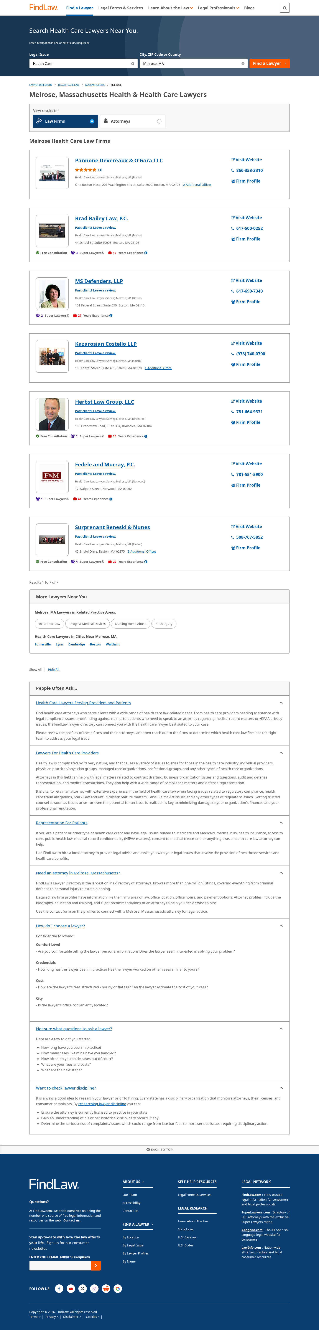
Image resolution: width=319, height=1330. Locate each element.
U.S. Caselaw (187, 1237)
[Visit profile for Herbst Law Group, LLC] (52, 414)
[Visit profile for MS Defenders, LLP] (52, 294)
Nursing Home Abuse (130, 624)
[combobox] (83, 63)
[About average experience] (145, 252)
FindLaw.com (251, 1195)
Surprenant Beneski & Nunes (112, 527)
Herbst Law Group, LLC (104, 401)
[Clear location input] (243, 63)
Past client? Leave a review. (95, 228)
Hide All (53, 669)
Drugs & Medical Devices (87, 624)
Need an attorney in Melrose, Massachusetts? (78, 873)
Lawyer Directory (40, 84)
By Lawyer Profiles (136, 1253)
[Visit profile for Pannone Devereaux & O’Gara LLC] (52, 173)
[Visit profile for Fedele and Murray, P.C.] (52, 477)
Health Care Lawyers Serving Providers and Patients (83, 702)
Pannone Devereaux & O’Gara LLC (119, 160)
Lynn (59, 644)
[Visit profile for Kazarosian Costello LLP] (52, 356)
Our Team (130, 1195)
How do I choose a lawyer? (60, 925)
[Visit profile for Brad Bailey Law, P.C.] (52, 231)
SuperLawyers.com (256, 1212)
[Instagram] (94, 1288)
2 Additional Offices (197, 185)
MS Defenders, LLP (99, 281)
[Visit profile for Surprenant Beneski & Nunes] (52, 540)
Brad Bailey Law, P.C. (101, 218)
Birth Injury (164, 624)
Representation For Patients (61, 822)
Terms (34, 1317)
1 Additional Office (158, 368)
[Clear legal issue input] (133, 63)
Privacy (51, 1317)
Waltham (113, 644)
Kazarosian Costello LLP (106, 343)
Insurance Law (49, 624)
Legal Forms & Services (194, 1195)
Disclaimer (71, 1317)
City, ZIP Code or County (160, 54)
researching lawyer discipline (102, 1103)
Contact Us (130, 1211)
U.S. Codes (185, 1245)
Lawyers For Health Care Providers (67, 753)
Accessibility (131, 1203)
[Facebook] (59, 1288)
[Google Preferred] (117, 1288)
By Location (131, 1237)
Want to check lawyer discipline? (66, 1088)
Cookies (92, 1317)
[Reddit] (106, 1288)
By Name (129, 1261)
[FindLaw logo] (45, 8)
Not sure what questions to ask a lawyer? (74, 1028)
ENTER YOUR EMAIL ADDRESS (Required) (59, 1257)
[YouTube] (71, 1288)
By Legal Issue (133, 1245)
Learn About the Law (193, 1221)
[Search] (285, 8)
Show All (35, 669)
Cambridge (76, 644)
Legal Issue (39, 54)
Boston (95, 644)
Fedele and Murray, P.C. (105, 464)
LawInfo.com (251, 1247)
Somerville (43, 644)
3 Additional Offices (142, 551)
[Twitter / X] (82, 1288)
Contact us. (71, 1220)
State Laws (185, 1229)
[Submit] (96, 1266)
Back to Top (162, 1149)
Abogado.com (252, 1230)
